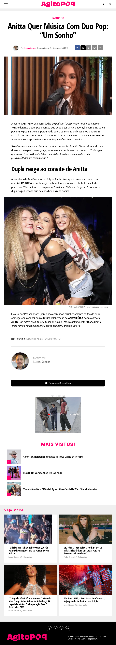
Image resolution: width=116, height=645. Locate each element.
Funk (46, 339)
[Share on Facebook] (77, 47)
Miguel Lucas (69, 605)
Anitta (40, 339)
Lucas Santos (30, 48)
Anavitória (31, 339)
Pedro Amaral (69, 557)
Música (52, 339)
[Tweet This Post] (83, 47)
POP (59, 339)
